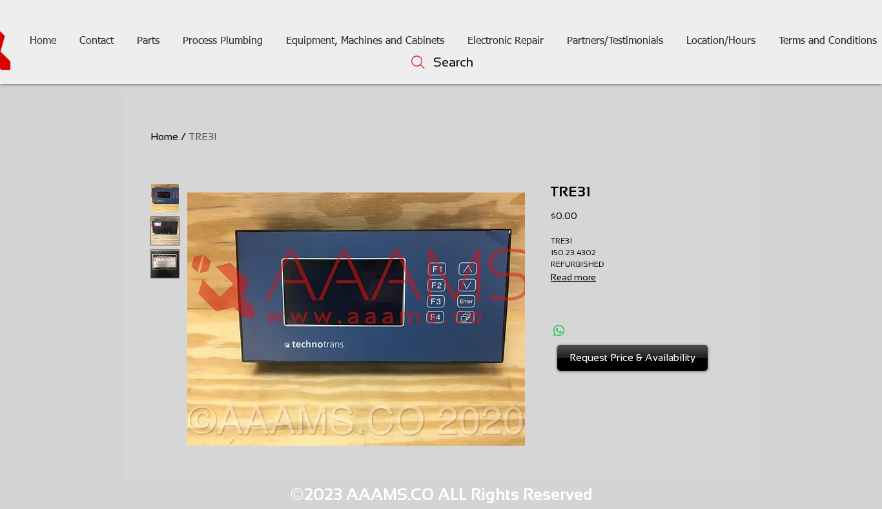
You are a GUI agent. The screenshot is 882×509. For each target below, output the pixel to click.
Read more (573, 277)
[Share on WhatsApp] (559, 330)
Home (164, 136)
